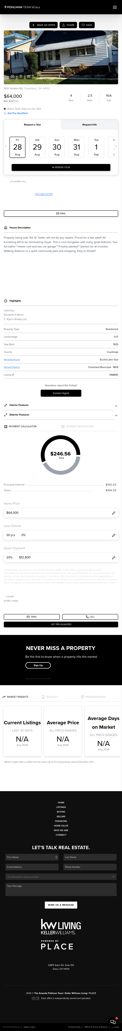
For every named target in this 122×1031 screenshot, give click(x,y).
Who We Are (61, 830)
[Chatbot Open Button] (113, 1022)
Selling (61, 816)
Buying (61, 811)
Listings (61, 807)
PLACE (92, 993)
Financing (61, 821)
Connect (61, 835)
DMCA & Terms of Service (96, 1027)
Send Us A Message (61, 905)
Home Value (61, 825)
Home (61, 802)
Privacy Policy (74, 1027)
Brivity (16, 1027)
